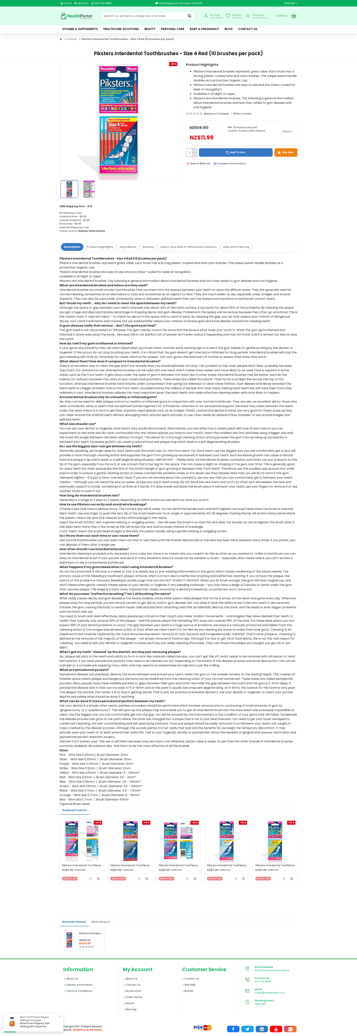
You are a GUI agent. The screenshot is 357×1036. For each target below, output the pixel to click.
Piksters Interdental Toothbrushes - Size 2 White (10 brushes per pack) (227, 865)
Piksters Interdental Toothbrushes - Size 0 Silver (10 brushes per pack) (130, 865)
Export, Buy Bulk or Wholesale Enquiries (188, 247)
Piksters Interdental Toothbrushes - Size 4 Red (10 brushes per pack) (91, 933)
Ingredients (128, 247)
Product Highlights (100, 247)
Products (71, 39)
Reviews (148, 247)
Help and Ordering (236, 247)
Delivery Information (91, 230)
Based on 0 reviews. (216, 114)
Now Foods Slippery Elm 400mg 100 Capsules (35, 1025)
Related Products (74, 810)
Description (72, 247)
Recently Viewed (74, 922)
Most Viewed (100, 922)
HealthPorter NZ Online (87, 1029)
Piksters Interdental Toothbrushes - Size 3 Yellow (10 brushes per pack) (275, 865)
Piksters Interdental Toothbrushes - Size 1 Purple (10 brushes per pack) (179, 865)
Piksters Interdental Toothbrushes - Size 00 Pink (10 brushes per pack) (82, 865)
